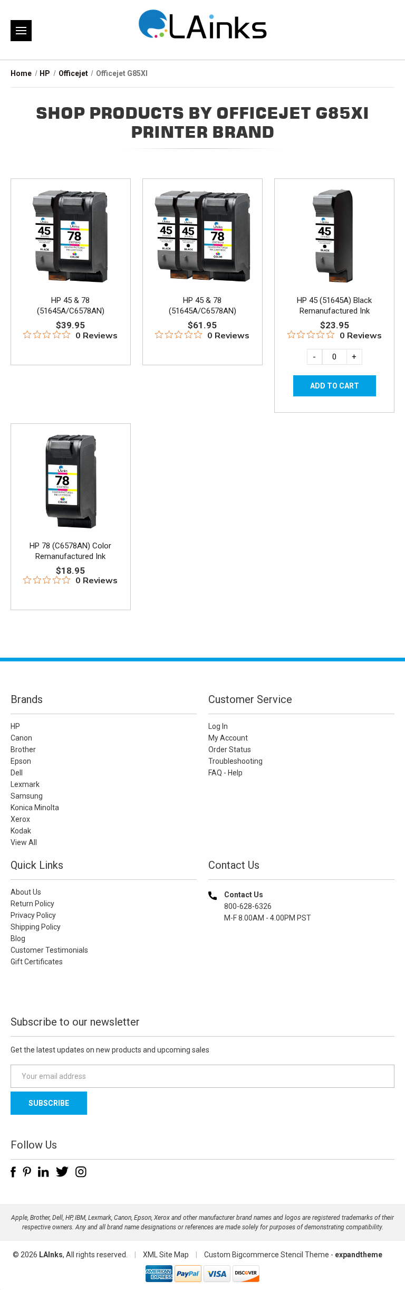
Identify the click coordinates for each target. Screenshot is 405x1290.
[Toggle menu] (21, 30)
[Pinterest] (27, 1172)
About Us (26, 892)
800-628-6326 (248, 906)
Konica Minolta (35, 807)
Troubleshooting (235, 761)
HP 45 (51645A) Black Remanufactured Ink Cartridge (334, 311)
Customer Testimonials (49, 950)
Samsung (27, 796)
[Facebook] (13, 1172)
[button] (301, 985)
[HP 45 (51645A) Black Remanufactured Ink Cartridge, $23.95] (334, 236)
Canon (21, 738)
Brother (23, 749)
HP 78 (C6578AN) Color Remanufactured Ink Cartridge (70, 556)
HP (15, 726)
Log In (218, 726)
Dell (17, 773)
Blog (18, 938)
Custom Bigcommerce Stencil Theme (266, 1254)
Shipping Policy (36, 927)
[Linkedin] (43, 1172)
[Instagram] (80, 1172)
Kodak (21, 831)
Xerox (20, 819)
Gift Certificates (37, 961)
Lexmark (25, 784)
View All (24, 842)
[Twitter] (62, 1172)
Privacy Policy (33, 915)
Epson (21, 761)
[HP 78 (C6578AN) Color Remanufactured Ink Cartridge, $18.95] (71, 481)
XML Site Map (166, 1254)
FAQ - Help (225, 773)
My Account (228, 738)
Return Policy (32, 903)
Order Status (229, 749)
